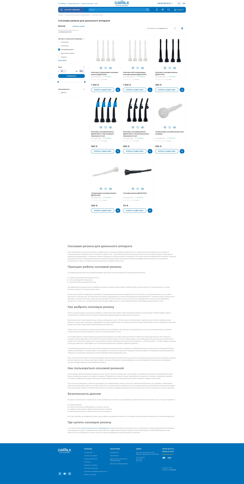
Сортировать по (152, 28)
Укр (183, 3)
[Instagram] (69, 473)
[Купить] (118, 90)
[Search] (147, 10)
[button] (101, 68)
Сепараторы (114, 452)
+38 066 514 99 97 (168, 451)
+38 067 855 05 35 (168, 449)
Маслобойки (114, 456)
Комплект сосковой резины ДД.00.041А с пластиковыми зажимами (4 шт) (102, 134)
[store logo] (122, 3)
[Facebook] (60, 473)
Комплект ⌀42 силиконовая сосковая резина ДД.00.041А (134, 73)
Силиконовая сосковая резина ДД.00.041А (103, 194)
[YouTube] (64, 473)
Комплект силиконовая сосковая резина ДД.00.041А (104, 73)
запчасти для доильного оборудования (95, 428)
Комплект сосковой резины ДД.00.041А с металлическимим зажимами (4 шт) (136, 134)
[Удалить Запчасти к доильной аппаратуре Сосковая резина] (70, 32)
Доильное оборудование (119, 464)
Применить (71, 76)
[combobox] (119, 10)
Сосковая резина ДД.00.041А (135, 193)
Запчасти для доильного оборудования (78, 15)
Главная (60, 15)
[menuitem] (62, 3)
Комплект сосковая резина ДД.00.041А (166, 73)
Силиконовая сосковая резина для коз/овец (169, 133)
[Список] (182, 28)
